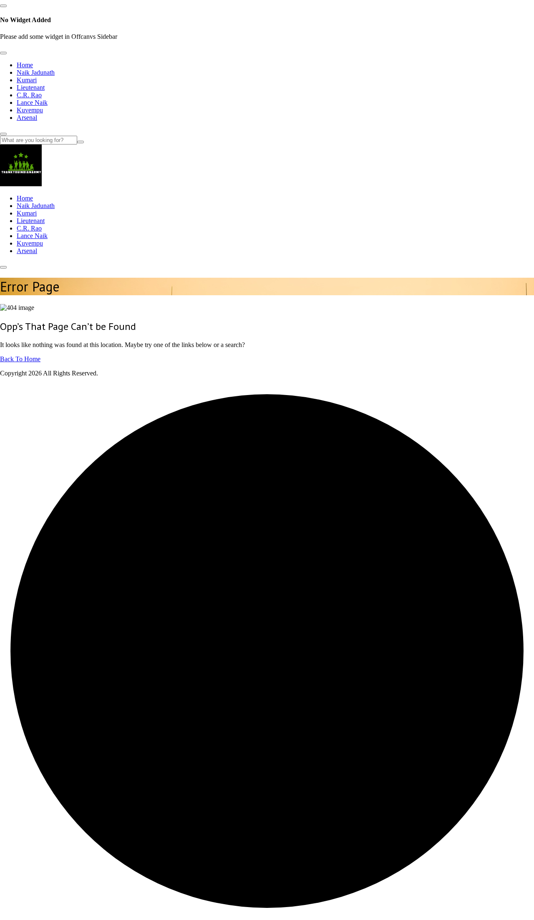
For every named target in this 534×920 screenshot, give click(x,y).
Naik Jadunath (36, 72)
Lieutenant (31, 87)
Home (25, 64)
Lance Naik (32, 102)
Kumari (27, 80)
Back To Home (20, 358)
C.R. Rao (29, 95)
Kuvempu (30, 110)
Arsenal (27, 117)
